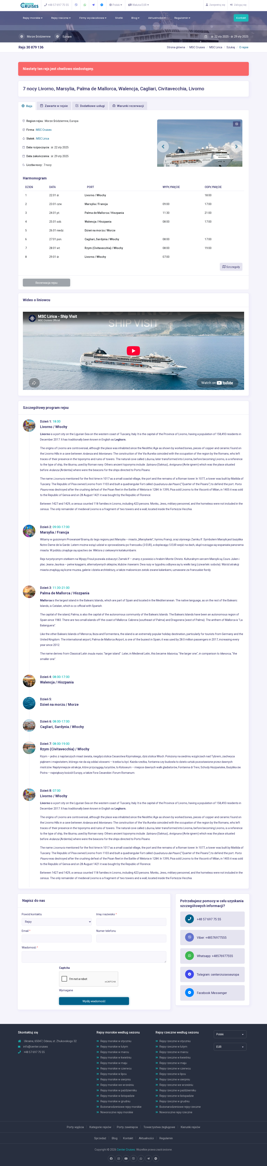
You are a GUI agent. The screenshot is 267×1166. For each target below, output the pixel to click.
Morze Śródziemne (38, 36)
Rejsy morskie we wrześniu (117, 1084)
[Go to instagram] (118, 1158)
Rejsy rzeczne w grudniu (174, 1101)
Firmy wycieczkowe (92, 18)
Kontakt (241, 18)
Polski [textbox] (220, 1034)
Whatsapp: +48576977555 (215, 956)
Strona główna (176, 47)
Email (26, 930)
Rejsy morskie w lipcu (113, 1074)
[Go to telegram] (148, 1158)
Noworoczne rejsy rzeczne (175, 1112)
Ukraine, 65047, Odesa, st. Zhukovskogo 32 (50, 1041)
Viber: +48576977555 (212, 937)
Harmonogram (35, 178)
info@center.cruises (35, 1046)
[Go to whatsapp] (141, 1158)
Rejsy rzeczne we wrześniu (176, 1084)
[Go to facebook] (111, 1158)
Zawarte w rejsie (56, 106)
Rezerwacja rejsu (46, 283)
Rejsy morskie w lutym (114, 1046)
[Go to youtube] (126, 1158)
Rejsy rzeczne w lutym (173, 1046)
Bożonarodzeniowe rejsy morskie (121, 1106)
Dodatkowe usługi (92, 106)
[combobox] (230, 1034)
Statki (119, 18)
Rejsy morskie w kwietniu (115, 1057)
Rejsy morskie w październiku (118, 1090)
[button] (163, 146)
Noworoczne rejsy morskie (116, 1112)
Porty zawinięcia (127, 1127)
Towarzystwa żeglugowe (159, 1127)
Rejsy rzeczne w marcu (173, 1052)
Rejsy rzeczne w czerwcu (175, 1068)
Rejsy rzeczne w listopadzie (176, 1095)
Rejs (28, 106)
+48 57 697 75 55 (209, 919)
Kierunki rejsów (190, 1127)
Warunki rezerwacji (130, 106)
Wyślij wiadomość (94, 1001)
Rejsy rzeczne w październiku (177, 1090)
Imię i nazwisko (106, 914)
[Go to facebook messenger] (155, 1158)
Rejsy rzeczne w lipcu (172, 1074)
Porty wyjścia (75, 1127)
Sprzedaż (100, 1138)
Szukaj (231, 47)
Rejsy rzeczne (60, 18)
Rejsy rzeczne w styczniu (175, 1041)
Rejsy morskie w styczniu (115, 1041)
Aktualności (156, 18)
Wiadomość (30, 947)
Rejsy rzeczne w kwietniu (175, 1057)
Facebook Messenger (212, 993)
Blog (134, 18)
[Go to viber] (133, 1158)
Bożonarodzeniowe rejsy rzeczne (180, 1106)
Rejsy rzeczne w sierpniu (174, 1079)
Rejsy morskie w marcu (114, 1052)
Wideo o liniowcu (36, 300)
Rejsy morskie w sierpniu (115, 1079)
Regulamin (181, 18)
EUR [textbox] (218, 1046)
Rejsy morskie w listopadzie (117, 1095)
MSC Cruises (197, 47)
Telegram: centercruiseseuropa (218, 974)
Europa (67, 36)
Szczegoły (233, 267)
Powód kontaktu (32, 914)
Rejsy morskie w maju (113, 1063)
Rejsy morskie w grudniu (115, 1101)
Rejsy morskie (32, 18)
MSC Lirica (215, 47)
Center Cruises (126, 1149)
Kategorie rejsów (100, 1127)
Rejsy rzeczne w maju (172, 1063)
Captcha (64, 967)
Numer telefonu (106, 930)
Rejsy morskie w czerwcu (116, 1068)
